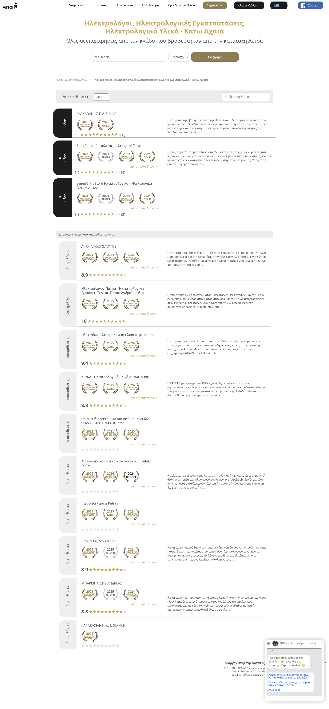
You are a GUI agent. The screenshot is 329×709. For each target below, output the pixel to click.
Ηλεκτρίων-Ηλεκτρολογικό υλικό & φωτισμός (117, 334)
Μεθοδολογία (150, 5)
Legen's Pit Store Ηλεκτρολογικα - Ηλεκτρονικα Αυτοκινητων (114, 185)
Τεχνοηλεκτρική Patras (99, 503)
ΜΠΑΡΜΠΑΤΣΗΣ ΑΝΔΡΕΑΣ (101, 583)
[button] (278, 5)
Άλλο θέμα (274, 689)
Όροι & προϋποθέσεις (182, 5)
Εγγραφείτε (215, 5)
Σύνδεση (313, 5)
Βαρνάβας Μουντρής (98, 541)
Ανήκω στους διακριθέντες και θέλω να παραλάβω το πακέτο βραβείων (289, 676)
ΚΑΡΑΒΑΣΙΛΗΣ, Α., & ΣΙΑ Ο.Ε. (103, 625)
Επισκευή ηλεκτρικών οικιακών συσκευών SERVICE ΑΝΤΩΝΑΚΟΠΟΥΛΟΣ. (115, 421)
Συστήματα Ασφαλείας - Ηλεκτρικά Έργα (109, 145)
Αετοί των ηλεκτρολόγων (71, 79)
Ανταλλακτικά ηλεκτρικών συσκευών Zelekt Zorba (116, 463)
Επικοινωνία (125, 5)
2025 (100, 97)
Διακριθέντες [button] (77, 5)
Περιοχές (102, 5)
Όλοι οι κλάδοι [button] (247, 5)
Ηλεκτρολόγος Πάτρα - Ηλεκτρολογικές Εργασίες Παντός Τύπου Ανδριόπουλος (113, 290)
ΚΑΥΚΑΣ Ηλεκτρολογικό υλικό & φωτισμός (115, 376)
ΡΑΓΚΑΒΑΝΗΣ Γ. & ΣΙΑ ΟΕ (96, 113)
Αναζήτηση (215, 57)
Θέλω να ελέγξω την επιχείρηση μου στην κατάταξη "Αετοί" (289, 683)
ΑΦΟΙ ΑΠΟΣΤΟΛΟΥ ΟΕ (99, 246)
